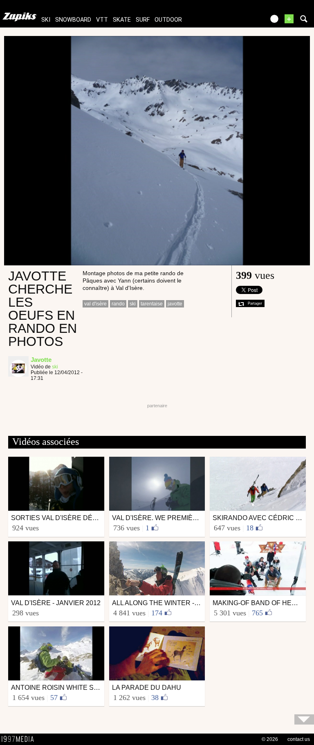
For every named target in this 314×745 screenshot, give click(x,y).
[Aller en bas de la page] (304, 719)
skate (122, 19)
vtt (102, 19)
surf (143, 19)
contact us (298, 739)
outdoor (168, 19)
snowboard (73, 19)
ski (45, 19)
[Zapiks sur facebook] (241, 21)
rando (118, 304)
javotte (175, 304)
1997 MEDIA (20, 739)
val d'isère (95, 304)
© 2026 (270, 739)
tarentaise (152, 304)
